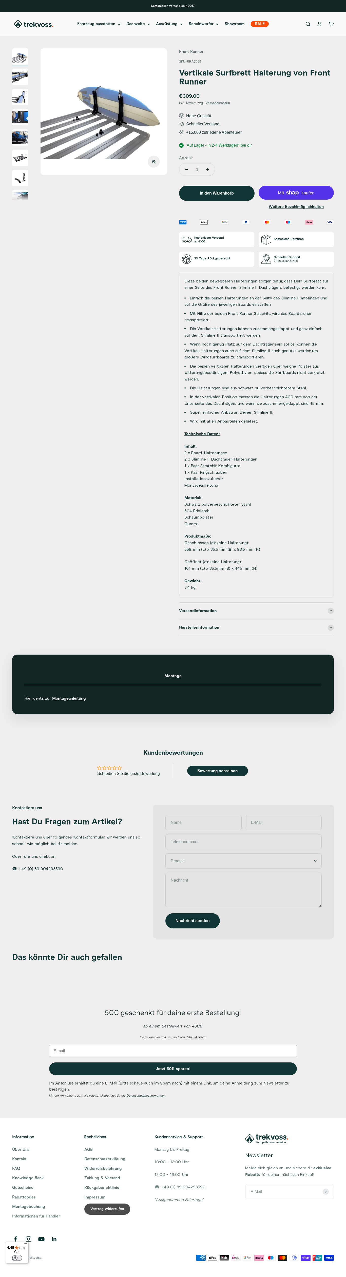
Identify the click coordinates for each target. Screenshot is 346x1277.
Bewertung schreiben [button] (217, 770)
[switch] (17, 1258)
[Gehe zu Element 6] (20, 158)
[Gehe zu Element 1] (20, 57)
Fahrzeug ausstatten (96, 24)
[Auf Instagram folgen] (28, 1239)
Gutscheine (22, 1187)
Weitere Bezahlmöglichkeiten (296, 206)
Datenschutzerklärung (104, 1158)
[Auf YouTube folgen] (41, 1239)
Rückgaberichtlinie (101, 1187)
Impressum (94, 1197)
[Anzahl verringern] (186, 169)
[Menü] (26, 1245)
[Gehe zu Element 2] (20, 77)
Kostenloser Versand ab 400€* (173, 6)
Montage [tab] (173, 675)
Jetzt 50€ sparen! (173, 1068)
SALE (260, 24)
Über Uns (21, 1149)
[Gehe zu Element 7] (20, 179)
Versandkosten (217, 103)
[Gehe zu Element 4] (20, 118)
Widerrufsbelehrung (103, 1168)
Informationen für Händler (36, 1216)
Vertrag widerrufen (107, 1209)
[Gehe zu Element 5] (20, 138)
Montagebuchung (28, 1206)
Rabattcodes (24, 1197)
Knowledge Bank (28, 1177)
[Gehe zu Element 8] (20, 199)
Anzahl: (186, 158)
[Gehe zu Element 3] (20, 98)
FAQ (16, 1168)
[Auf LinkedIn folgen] (54, 1239)
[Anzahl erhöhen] (207, 169)
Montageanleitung (69, 698)
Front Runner (191, 51)
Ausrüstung (167, 24)
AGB (88, 1149)
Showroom (235, 24)
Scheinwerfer (201, 24)
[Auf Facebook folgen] (15, 1239)
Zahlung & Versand (102, 1177)
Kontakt (19, 1158)
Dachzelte (135, 24)
